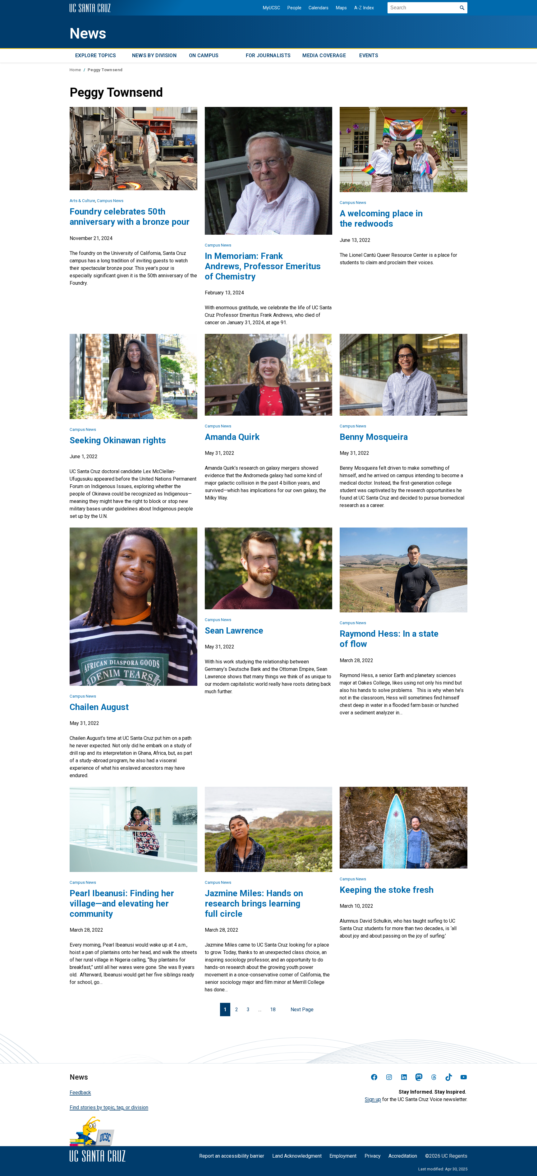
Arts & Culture (82, 200)
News (88, 33)
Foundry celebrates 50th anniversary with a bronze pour (130, 216)
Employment (342, 1156)
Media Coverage (324, 55)
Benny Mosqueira (374, 437)
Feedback (80, 1092)
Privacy (373, 1156)
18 (273, 1009)
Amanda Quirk (232, 437)
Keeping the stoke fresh (387, 890)
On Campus (204, 55)
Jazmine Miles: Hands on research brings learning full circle (254, 903)
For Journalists (268, 55)
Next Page (302, 1009)
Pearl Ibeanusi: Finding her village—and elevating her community (122, 903)
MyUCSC (271, 8)
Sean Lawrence (234, 630)
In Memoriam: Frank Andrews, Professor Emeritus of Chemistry (263, 266)
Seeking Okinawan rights (118, 440)
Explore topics (95, 55)
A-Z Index (364, 8)
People (294, 8)
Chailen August (99, 707)
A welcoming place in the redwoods (381, 218)
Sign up (373, 1099)
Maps (341, 8)
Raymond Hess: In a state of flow (389, 639)
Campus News (110, 200)
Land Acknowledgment (297, 1156)
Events (368, 55)
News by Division (154, 55)
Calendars (318, 8)
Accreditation (402, 1156)
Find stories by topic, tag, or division (109, 1107)
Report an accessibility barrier (231, 1156)
